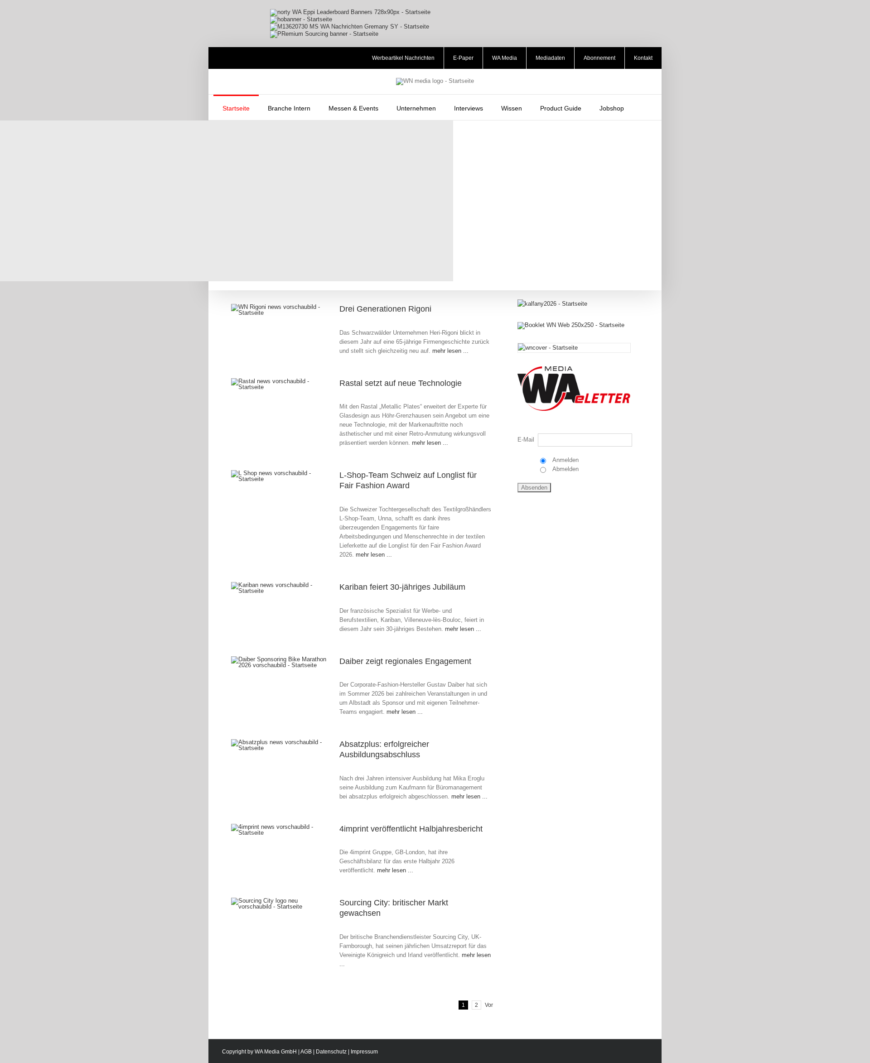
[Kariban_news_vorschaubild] (280, 585)
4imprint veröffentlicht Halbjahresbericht (411, 828)
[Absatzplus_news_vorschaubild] (280, 742)
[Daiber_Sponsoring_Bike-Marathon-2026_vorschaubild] (280, 659)
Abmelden (565, 469)
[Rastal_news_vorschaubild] (280, 381)
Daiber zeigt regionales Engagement (405, 661)
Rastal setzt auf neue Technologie (400, 383)
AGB (306, 1052)
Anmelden (565, 460)
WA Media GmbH (276, 1052)
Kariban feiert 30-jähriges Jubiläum (402, 587)
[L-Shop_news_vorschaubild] (280, 473)
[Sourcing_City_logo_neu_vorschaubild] (280, 900)
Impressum (364, 1052)
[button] (645, 107)
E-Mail (525, 439)
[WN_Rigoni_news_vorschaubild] (280, 306)
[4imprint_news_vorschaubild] (280, 826)
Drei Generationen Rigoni (385, 308)
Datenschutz (331, 1052)
